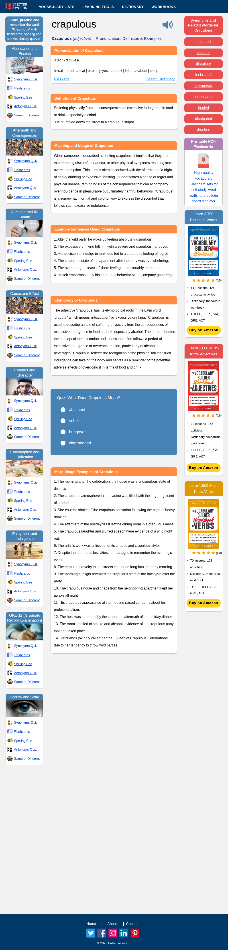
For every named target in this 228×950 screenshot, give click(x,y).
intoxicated (203, 97)
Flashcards (22, 88)
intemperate (203, 86)
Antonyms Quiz (25, 106)
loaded (203, 108)
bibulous (203, 53)
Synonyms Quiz (26, 79)
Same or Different (27, 115)
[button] (98, 6)
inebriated (203, 75)
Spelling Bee (23, 97)
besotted (203, 42)
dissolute (203, 64)
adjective (82, 38)
